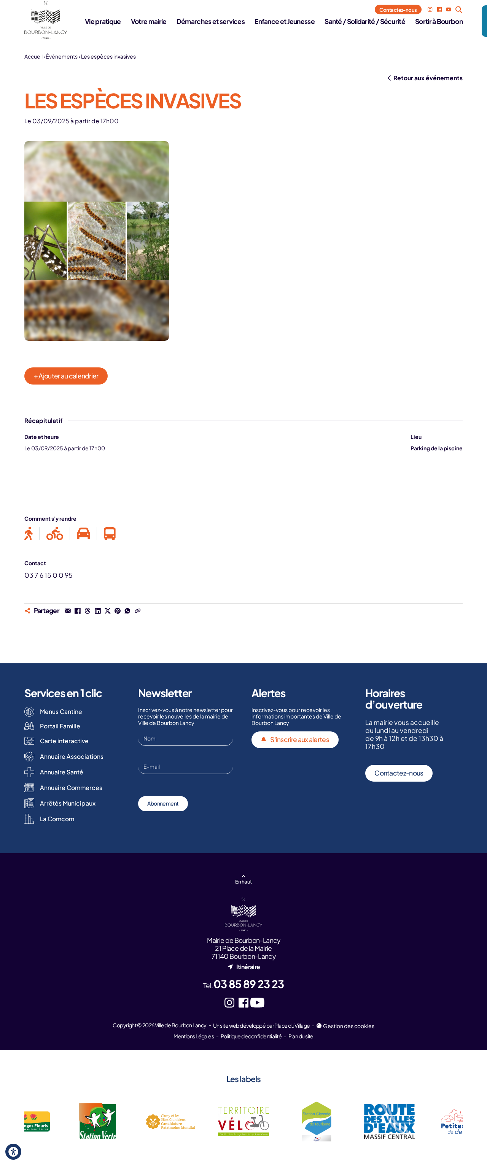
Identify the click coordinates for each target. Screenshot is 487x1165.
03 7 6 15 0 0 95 (48, 575)
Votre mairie (149, 21)
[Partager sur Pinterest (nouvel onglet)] (118, 611)
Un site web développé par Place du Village (261, 1025)
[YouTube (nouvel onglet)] (448, 9)
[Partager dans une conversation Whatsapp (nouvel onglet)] (127, 611)
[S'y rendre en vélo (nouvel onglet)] (55, 533)
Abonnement (162, 803)
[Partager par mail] (68, 611)
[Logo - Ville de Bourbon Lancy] (45, 20)
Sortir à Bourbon (439, 21)
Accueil (33, 56)
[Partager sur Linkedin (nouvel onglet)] (97, 611)
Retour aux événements (428, 77)
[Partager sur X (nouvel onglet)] (108, 611)
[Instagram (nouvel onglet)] (430, 9)
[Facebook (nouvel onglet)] (439, 9)
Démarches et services (211, 21)
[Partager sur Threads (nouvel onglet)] (87, 611)
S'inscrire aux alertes (299, 739)
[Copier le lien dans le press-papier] (137, 611)
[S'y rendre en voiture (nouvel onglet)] (83, 533)
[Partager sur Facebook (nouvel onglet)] (78, 611)
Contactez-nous (398, 9)
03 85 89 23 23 (248, 983)
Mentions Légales (193, 1036)
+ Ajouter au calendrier (66, 376)
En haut (243, 881)
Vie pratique (103, 21)
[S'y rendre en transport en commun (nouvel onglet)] (106, 533)
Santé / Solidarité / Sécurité (365, 21)
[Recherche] (459, 9)
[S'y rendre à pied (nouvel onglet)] (32, 533)
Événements (62, 56)
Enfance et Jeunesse (285, 21)
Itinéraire (248, 966)
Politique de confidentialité (251, 1036)
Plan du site (301, 1036)
